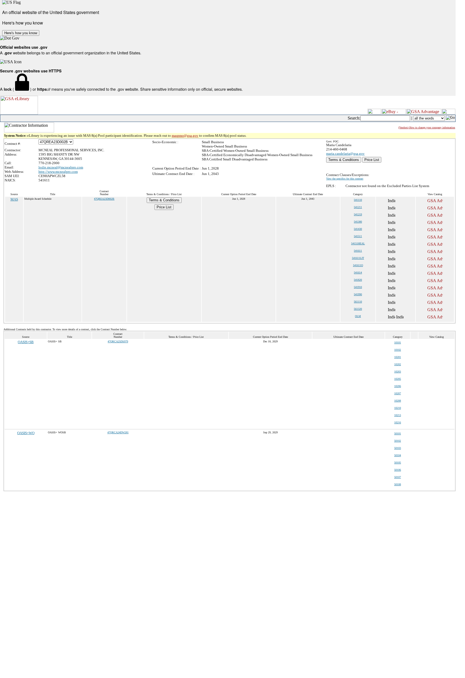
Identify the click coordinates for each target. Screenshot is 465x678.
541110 (358, 199)
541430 (358, 228)
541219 (358, 214)
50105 (397, 462)
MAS (14, 199)
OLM (358, 316)
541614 (358, 272)
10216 (397, 422)
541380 (358, 221)
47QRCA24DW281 (118, 432)
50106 (397, 469)
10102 (397, 349)
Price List (371, 160)
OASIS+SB (26, 342)
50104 (397, 455)
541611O (358, 265)
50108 (397, 484)
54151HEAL (358, 243)
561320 (358, 308)
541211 (358, 207)
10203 (397, 371)
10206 (397, 386)
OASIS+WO (25, 433)
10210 (397, 407)
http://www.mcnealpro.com (58, 172)
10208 (397, 400)
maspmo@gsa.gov (185, 136)
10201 (397, 357)
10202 (397, 364)
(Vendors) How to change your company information (426, 127)
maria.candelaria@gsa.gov (345, 154)
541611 (358, 250)
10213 (397, 415)
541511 (358, 236)
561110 (358, 301)
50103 (397, 448)
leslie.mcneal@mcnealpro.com (60, 167)
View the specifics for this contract (344, 178)
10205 (397, 378)
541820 (358, 279)
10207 (397, 393)
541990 (358, 294)
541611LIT (358, 258)
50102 (397, 440)
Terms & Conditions (343, 160)
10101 (397, 342)
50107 (397, 477)
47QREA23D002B (104, 198)
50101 (397, 433)
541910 (358, 287)
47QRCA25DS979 (118, 341)
